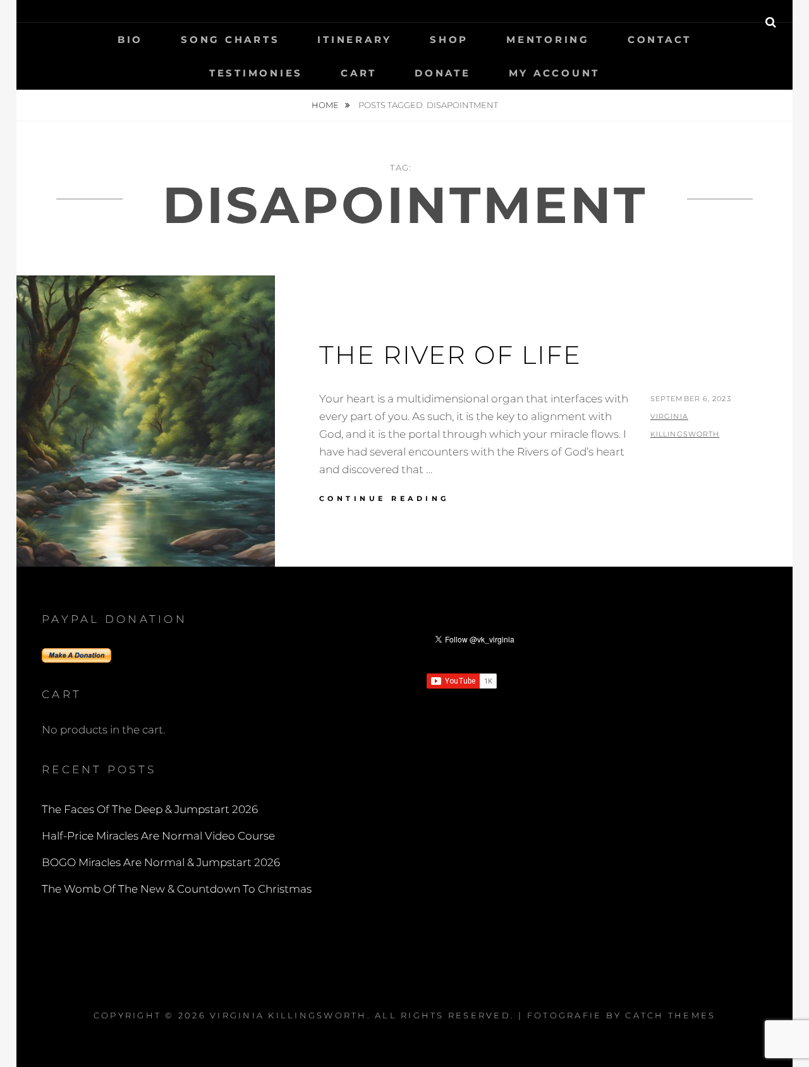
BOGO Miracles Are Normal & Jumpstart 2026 (161, 862)
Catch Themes (670, 1015)
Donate (443, 73)
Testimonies (256, 73)
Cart (359, 73)
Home (326, 105)
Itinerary (354, 39)
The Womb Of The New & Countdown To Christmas (177, 889)
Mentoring (548, 39)
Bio (130, 39)
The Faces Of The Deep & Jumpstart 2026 (150, 809)
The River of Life (450, 354)
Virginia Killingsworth (288, 1015)
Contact (659, 39)
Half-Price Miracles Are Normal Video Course (158, 835)
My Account (554, 73)
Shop (449, 39)
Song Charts (230, 39)
